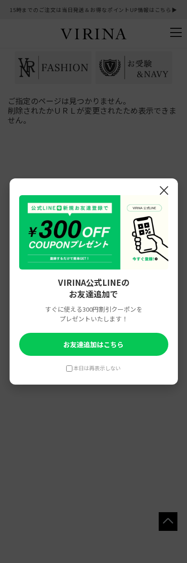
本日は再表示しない (97, 368)
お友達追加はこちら (93, 344)
